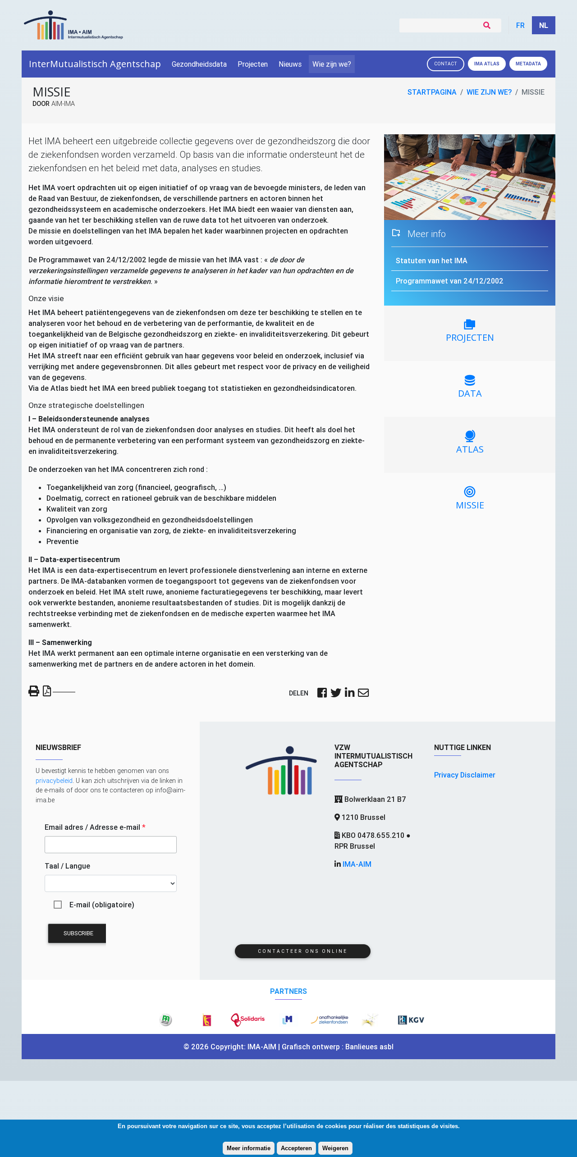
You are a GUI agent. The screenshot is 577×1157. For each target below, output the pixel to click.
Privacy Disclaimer (464, 774)
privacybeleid (54, 781)
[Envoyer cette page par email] (363, 694)
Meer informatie (248, 1148)
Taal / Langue (67, 865)
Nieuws (290, 64)
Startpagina (432, 91)
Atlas (486, 64)
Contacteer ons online (303, 951)
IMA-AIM (357, 864)
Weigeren (335, 1148)
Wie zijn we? (331, 64)
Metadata (528, 64)
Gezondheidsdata (199, 64)
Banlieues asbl (369, 1046)
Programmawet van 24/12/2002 (450, 280)
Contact (445, 64)
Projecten (253, 64)
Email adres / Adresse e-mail (95, 827)
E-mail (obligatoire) (101, 904)
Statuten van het (431, 260)
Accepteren (296, 1148)
